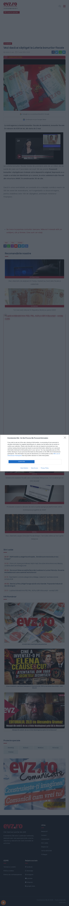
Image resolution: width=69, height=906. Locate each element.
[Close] (65, 438)
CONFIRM (21, 461)
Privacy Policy (45, 468)
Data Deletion (24, 468)
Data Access (34, 468)
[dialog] (34, 453)
